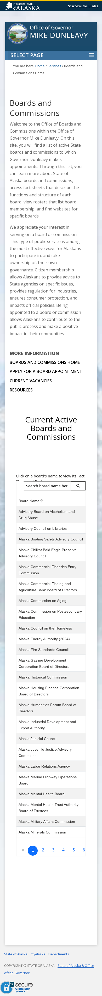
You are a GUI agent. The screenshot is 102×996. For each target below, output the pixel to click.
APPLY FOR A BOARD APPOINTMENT (46, 371)
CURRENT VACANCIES (31, 381)
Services (54, 66)
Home (40, 66)
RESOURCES (21, 390)
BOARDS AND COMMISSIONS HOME (45, 362)
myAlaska (38, 954)
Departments (58, 954)
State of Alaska (35, 6)
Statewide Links (83, 6)
